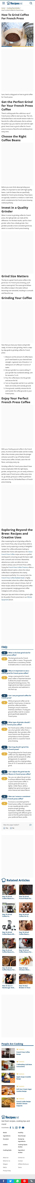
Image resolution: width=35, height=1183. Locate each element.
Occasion (6, 1139)
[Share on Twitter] (10, 1181)
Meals (5, 1132)
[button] (31, 1181)
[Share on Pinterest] (24, 1181)
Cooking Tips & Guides (13, 8)
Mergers (5, 1164)
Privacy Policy (7, 1170)
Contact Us (21, 1157)
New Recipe (22, 1136)
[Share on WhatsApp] (17, 1181)
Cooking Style (7, 1150)
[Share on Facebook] (3, 1181)
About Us (5, 1157)
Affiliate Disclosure (23, 1164)
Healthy (20, 1132)
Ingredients (6, 1136)
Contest (20, 1161)
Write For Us (6, 1161)
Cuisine (5, 1144)
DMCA (5, 1167)
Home (3, 8)
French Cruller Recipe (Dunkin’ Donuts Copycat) (23, 1104)
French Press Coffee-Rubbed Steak (12, 578)
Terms (20, 1167)
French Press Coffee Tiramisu (18, 567)
